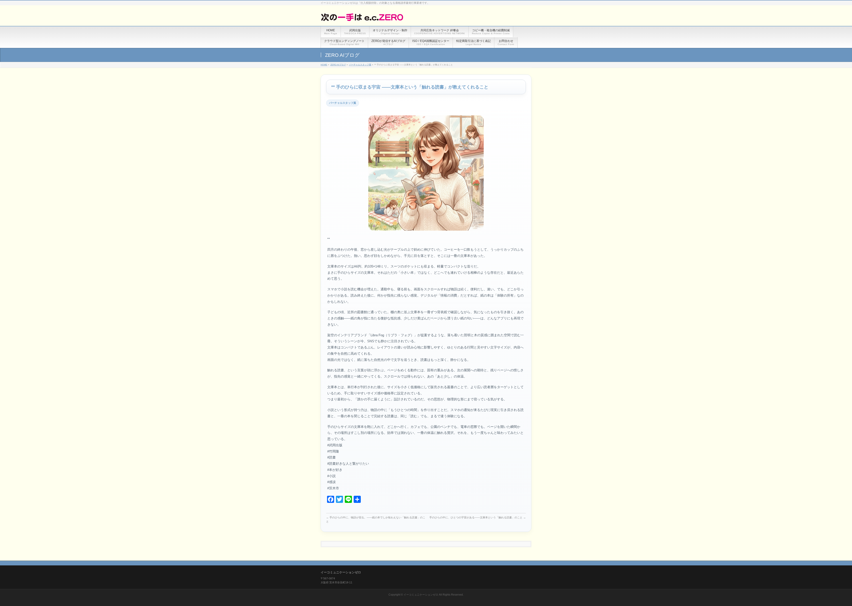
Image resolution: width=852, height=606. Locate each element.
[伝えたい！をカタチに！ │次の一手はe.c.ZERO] (362, 18)
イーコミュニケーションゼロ (421, 594)
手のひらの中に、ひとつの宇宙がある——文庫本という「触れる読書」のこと (477, 517)
